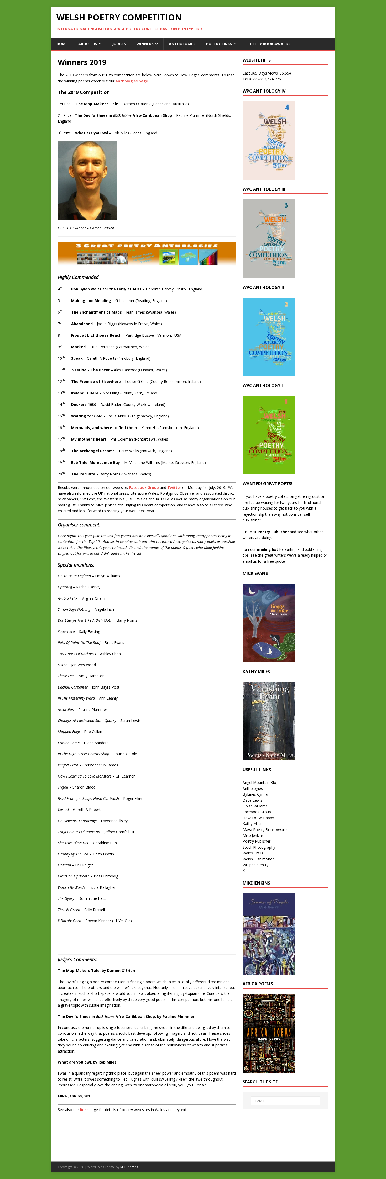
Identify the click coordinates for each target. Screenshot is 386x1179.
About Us (87, 43)
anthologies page (132, 80)
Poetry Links (219, 43)
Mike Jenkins (253, 835)
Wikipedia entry (255, 864)
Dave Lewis (252, 800)
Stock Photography (259, 847)
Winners (145, 43)
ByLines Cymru (255, 794)
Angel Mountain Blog (260, 782)
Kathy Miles (252, 823)
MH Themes (129, 1167)
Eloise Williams (255, 805)
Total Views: (253, 78)
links (84, 1109)
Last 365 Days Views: (261, 73)
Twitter (174, 487)
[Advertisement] (119, 1140)
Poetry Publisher (273, 531)
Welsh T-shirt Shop (259, 859)
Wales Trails (253, 852)
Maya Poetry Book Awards (265, 829)
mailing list (267, 549)
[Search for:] (285, 1100)
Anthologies (182, 43)
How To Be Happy (258, 817)
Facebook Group (144, 487)
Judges (119, 43)
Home (61, 43)
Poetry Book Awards (268, 43)
